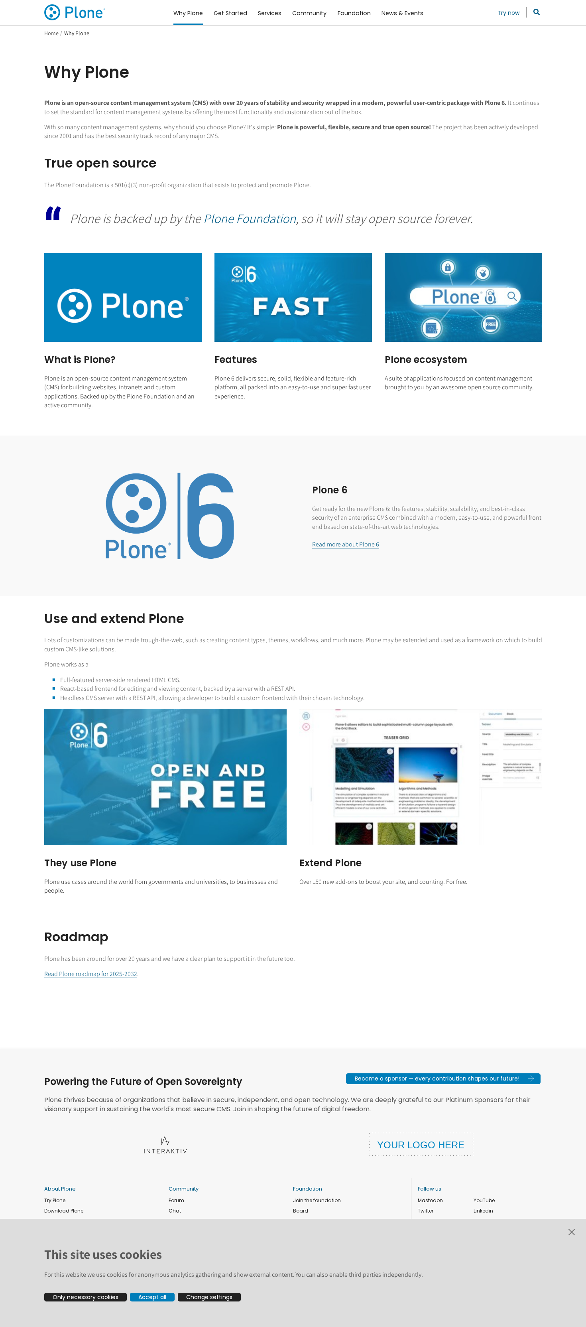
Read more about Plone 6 (345, 544)
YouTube (484, 1200)
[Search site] (534, 12)
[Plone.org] (75, 12)
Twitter (425, 1210)
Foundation (307, 1189)
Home (51, 33)
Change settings (209, 1297)
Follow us (429, 1189)
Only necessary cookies (85, 1297)
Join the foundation (317, 1200)
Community (184, 1189)
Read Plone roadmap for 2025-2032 (90, 974)
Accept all (152, 1297)
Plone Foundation (249, 218)
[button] (443, 1078)
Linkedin (483, 1210)
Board (300, 1210)
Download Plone (63, 1210)
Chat (175, 1210)
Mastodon (430, 1200)
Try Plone (54, 1200)
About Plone (60, 1189)
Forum (176, 1200)
